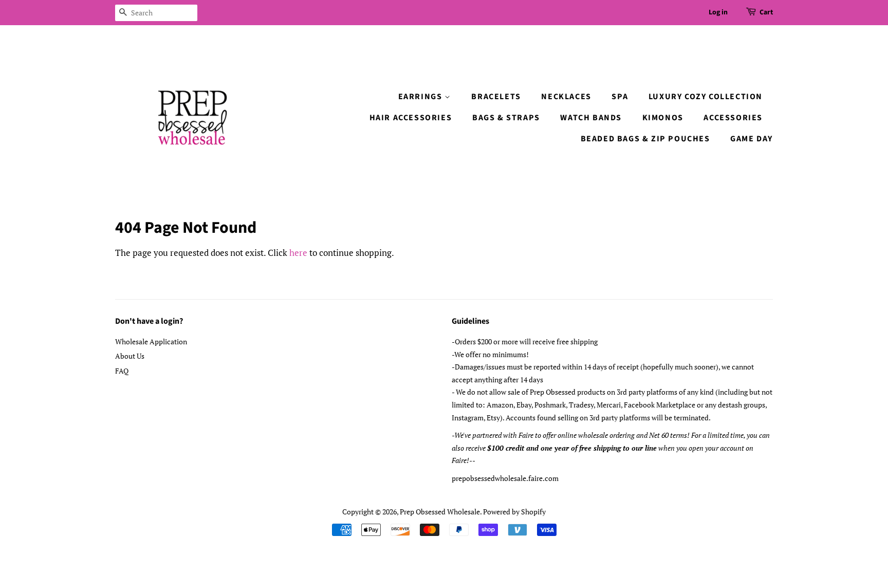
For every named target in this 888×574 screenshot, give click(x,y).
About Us (129, 356)
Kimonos (662, 117)
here (298, 252)
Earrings (421, 96)
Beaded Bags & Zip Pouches (645, 138)
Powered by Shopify (514, 511)
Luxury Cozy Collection (706, 96)
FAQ (121, 371)
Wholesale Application (151, 341)
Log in (718, 12)
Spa (620, 96)
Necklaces (566, 96)
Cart (766, 12)
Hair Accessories (410, 117)
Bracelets (496, 96)
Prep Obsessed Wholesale (440, 511)
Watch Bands (591, 117)
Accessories (733, 117)
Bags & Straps (506, 117)
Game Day (751, 138)
